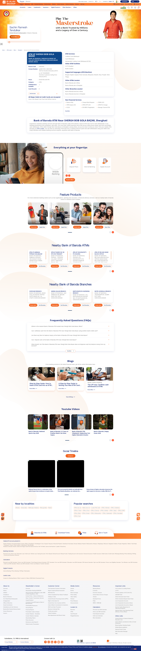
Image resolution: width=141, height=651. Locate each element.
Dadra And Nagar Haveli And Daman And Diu (27, 546)
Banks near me (86, 507)
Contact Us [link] (129, 4)
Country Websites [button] (25, 642)
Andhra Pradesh (7, 543)
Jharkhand (65, 543)
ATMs (71, 611)
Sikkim (129, 543)
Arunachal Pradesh (16, 543)
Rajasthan (124, 543)
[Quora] (62, 642)
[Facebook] (45, 642)
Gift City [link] (82, 4)
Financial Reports (30, 609)
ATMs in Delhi (121, 510)
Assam (23, 543)
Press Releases (74, 600)
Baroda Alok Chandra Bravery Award (11, 609)
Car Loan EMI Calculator (61, 562)
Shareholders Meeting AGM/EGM (33, 590)
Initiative (5, 592)
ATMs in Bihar (77, 513)
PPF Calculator (50, 562)
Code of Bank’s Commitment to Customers (58, 605)
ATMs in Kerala (85, 513)
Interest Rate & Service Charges (100, 594)
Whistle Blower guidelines (121, 627)
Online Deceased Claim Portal (122, 596)
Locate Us (23, 578)
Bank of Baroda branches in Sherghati (75, 94)
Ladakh (58, 546)
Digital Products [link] (55, 7)
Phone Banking (128, 553)
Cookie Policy (4, 647)
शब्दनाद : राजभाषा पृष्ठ (97, 602)
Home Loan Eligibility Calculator (113, 562)
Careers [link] (137, 4)
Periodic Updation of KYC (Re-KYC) (123, 592)
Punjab (119, 543)
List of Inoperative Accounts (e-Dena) (124, 602)
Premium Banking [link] (39, 4)
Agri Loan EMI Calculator (99, 562)
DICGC (94, 642)
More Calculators (97, 617)
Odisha (115, 543)
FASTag (134, 553)
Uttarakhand (24, 545)
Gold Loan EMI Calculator (10, 563)
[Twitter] (55, 642)
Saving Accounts (41, 553)
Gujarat (46, 543)
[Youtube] (58, 642)
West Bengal (31, 545)
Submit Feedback (52, 613)
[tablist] (70, 559)
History (5, 590)
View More (69, 351)
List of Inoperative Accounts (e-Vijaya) (124, 605)
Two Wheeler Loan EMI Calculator (129, 562)
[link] (123, 7)
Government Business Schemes (11, 555)
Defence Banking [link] (70, 4)
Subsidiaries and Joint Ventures (10, 607)
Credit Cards (111, 553)
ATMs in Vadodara (115, 507)
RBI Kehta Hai (51, 592)
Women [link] (54, 4)
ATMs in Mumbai (105, 507)
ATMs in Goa (77, 516)
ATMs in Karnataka (117, 513)
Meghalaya (100, 543)
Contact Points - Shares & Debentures (34, 596)
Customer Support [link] (119, 4)
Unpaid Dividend (29, 600)
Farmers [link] (77, 4)
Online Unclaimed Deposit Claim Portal (124, 598)
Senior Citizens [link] (60, 4)
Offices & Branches (7, 602)
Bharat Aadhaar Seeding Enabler (123, 625)
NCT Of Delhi (42, 546)
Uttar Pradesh (17, 545)
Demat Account (56, 553)
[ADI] (2, 518)
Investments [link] (37, 7)
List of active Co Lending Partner (122, 588)
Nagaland (111, 543)
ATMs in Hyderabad (107, 513)
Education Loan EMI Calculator (74, 562)
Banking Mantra (13, 578)
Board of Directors (7, 596)
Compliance (6, 594)
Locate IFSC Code (95, 507)
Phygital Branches (74, 615)
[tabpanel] (70, 26)
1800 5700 (42, 69)
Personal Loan (6, 553)
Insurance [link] (45, 7)
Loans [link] (29, 7)
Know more (34, 227)
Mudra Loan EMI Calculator (23, 563)
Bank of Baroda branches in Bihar (74, 91)
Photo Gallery (73, 594)
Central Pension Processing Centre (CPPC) (58, 598)
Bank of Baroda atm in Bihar (72, 83)
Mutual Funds (64, 553)
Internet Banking (7, 570)
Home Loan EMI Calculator (24, 562)
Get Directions (33, 93)
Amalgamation (6, 600)
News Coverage (74, 592)
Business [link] (28, 1)
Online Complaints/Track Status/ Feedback (58, 594)
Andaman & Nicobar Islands (9, 546)
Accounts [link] (22, 7)
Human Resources (7, 611)
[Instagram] (48, 642)
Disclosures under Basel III (32, 622)
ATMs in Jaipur (113, 510)
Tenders (95, 596)
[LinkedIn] (52, 642)
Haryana (51, 543)
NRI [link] (32, 4)
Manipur (95, 543)
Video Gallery (73, 596)
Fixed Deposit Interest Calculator (39, 562)
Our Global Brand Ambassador (10, 598)
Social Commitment (7, 605)
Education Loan (20, 553)
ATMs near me (77, 507)
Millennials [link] (27, 4)
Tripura (11, 545)
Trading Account (72, 553)
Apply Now (42, 227)
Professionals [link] (47, 4)
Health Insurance (97, 553)
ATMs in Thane (77, 510)
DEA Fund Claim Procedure (54, 607)
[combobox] (138, 514)
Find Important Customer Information (56, 588)
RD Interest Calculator (88, 562)
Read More (67, 111)
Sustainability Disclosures (31, 605)
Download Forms (40, 578)
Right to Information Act (53, 600)
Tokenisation (27, 570)
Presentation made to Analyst (32, 611)
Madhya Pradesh (82, 543)
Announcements (74, 602)
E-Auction (95, 590)
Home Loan (13, 553)
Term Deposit (49, 553)
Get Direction (42, 266)
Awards (72, 588)
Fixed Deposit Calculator (98, 613)
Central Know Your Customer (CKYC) (56, 602)
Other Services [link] (66, 7)
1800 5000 (49, 69)
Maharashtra (90, 543)
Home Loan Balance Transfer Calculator (39, 563)
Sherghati (20, 50)
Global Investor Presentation (32, 624)
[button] (128, 7)
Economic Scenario (97, 592)
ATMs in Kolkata (104, 510)
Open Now (107, 227)
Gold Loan (27, 553)
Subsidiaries (124, 1)
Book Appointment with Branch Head (56, 615)
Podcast (72, 598)
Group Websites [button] (9, 642)
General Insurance (88, 553)
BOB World (32, 578)
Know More (14, 36)
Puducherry (63, 546)
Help (116, 633)
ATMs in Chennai (95, 510)
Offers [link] (75, 7)
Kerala (75, 543)
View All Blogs (69, 396)
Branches (72, 609)
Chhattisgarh (38, 543)
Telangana (6, 545)
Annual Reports (29, 607)
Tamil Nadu (134, 543)
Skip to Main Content (83, 1)
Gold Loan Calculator (98, 615)
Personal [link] (22, 1)
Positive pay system (52, 611)
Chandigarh (31, 543)
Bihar (15, 50)
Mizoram (106, 543)
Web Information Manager (121, 631)
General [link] (22, 4)
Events (72, 590)
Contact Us (5, 578)
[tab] (70, 541)
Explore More (70, 179)
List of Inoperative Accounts (121, 600)
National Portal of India (120, 629)
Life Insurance (79, 553)
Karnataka (70, 543)
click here (95, 647)
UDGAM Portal (118, 594)
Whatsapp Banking (119, 553)
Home (3, 50)
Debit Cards (105, 553)
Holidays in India (52, 596)
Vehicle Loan (34, 553)
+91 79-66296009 (44, 73)
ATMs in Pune (86, 510)
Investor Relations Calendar (32, 615)
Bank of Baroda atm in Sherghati (73, 85)
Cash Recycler (73, 613)
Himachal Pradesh (57, 543)
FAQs (18, 578)
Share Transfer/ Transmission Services (35, 598)
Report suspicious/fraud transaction (56, 590)
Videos (27, 578)
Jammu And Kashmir (50, 546)
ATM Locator (9, 50)
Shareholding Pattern (31, 618)
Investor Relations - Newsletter (33, 613)
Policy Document (29, 620)
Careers (5, 613)
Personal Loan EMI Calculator (10, 562)
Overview (5, 588)
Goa (43, 543)
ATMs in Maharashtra (96, 513)
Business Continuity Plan (54, 609)
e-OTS (116, 590)
